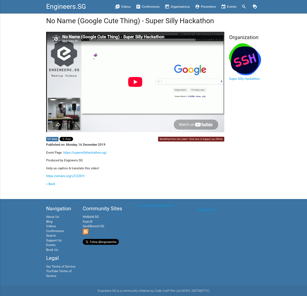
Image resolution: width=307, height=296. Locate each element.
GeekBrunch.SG (93, 226)
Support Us (54, 240)
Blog (49, 221)
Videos (51, 226)
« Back (50, 184)
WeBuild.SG (91, 217)
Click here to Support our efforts (206, 139)
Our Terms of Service (60, 266)
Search (51, 235)
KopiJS (88, 221)
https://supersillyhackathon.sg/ (85, 152)
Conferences (55, 231)
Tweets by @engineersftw (155, 205)
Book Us (52, 250)
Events (51, 245)
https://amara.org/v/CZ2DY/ (65, 176)
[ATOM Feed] (86, 233)
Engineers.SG (66, 6)
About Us (52, 217)
